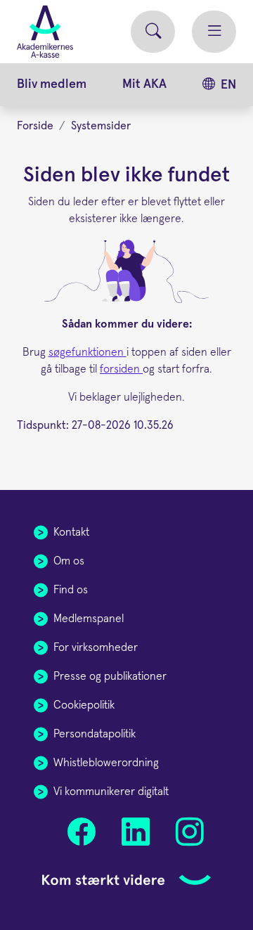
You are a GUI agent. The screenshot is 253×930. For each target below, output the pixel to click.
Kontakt (71, 532)
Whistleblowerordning (106, 762)
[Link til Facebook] (81, 832)
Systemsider (101, 125)
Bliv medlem (51, 84)
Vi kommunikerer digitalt (111, 791)
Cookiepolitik (84, 705)
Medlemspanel (88, 618)
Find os (70, 589)
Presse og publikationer (110, 676)
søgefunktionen (87, 352)
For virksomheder (95, 647)
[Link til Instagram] (189, 832)
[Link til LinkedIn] (135, 832)
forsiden (121, 369)
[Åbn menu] (214, 32)
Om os (68, 561)
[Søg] (153, 32)
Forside (35, 125)
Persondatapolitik (94, 734)
